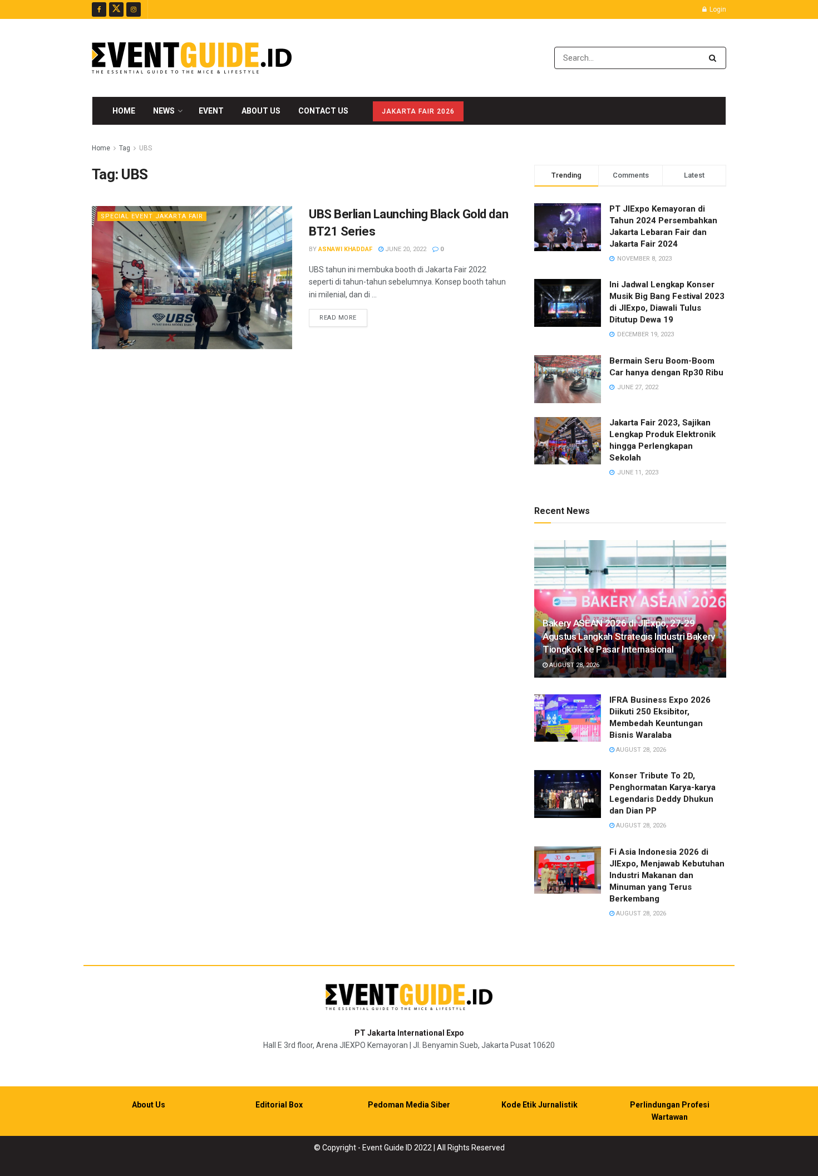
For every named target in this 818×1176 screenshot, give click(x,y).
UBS (145, 148)
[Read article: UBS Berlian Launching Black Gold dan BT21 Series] (192, 277)
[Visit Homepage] (192, 58)
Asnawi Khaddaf (345, 249)
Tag (124, 148)
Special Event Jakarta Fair (152, 216)
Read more (343, 317)
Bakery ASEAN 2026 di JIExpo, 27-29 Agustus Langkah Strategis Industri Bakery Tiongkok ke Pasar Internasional (629, 636)
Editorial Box (279, 1104)
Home (123, 110)
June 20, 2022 (404, 249)
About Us (261, 110)
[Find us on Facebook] (99, 9)
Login (717, 9)
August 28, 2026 (573, 665)
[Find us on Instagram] (133, 9)
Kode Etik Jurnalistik (539, 1104)
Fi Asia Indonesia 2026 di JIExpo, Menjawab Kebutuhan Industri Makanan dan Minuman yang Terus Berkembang (667, 875)
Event (211, 110)
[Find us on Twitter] (116, 9)
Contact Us (323, 110)
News (164, 110)
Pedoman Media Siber (409, 1104)
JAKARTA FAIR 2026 (418, 111)
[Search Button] (714, 58)
